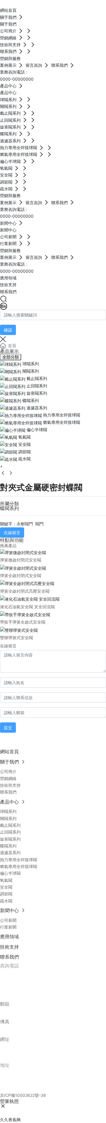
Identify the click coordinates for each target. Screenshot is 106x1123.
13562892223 (31, 973)
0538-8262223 (34, 982)
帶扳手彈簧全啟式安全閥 (22, 621)
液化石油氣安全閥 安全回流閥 (27, 606)
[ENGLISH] (3, 305)
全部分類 (10, 357)
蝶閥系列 (9, 508)
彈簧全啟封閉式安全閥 (20, 575)
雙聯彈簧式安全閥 (16, 637)
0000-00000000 (17, 78)
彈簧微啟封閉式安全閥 (20, 559)
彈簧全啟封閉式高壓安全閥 (24, 591)
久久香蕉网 (10, 1119)
